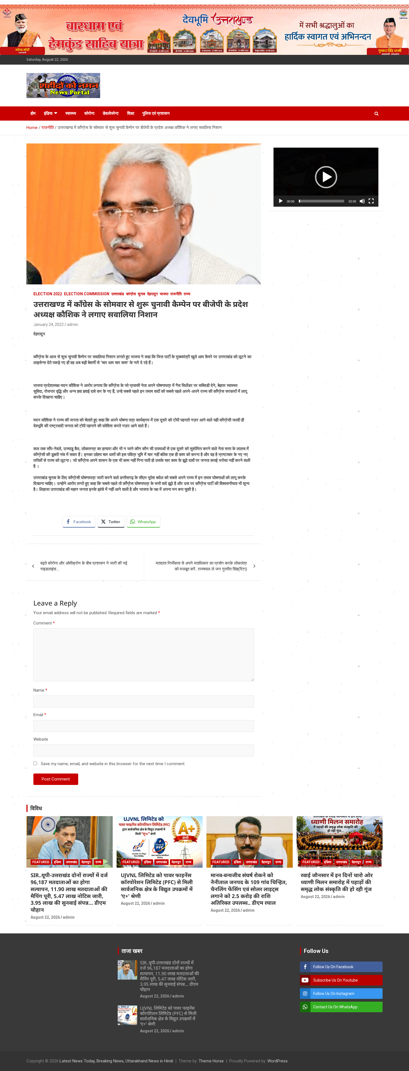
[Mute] (362, 201)
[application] (326, 177)
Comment (44, 623)
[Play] (281, 201)
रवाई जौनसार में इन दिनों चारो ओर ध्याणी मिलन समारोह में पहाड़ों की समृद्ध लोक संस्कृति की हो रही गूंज (337, 882)
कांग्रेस (131, 294)
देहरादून (152, 294)
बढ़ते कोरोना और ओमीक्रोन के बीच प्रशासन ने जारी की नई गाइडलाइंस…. (83, 566)
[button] (326, 177)
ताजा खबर (132, 951)
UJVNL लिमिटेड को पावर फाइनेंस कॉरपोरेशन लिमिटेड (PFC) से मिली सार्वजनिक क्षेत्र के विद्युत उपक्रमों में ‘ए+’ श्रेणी (157, 885)
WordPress (277, 1060)
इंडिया (48, 113)
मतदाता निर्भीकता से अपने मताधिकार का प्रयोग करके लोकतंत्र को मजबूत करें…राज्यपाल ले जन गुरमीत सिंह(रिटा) (201, 566)
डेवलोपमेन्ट (111, 113)
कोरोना (89, 113)
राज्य (187, 294)
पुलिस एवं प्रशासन (156, 113)
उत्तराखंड (117, 294)
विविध (36, 808)
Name (40, 690)
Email (39, 714)
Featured (40, 862)
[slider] (321, 201)
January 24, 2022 (48, 324)
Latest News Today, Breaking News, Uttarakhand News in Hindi (116, 1060)
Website (40, 739)
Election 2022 (47, 294)
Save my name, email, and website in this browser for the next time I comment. (113, 763)
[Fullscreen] (371, 201)
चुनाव (141, 294)
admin (72, 324)
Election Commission (86, 294)
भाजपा (164, 294)
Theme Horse (211, 1060)
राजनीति (176, 294)
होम (33, 113)
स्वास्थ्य (70, 113)
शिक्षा (130, 113)
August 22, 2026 (45, 917)
